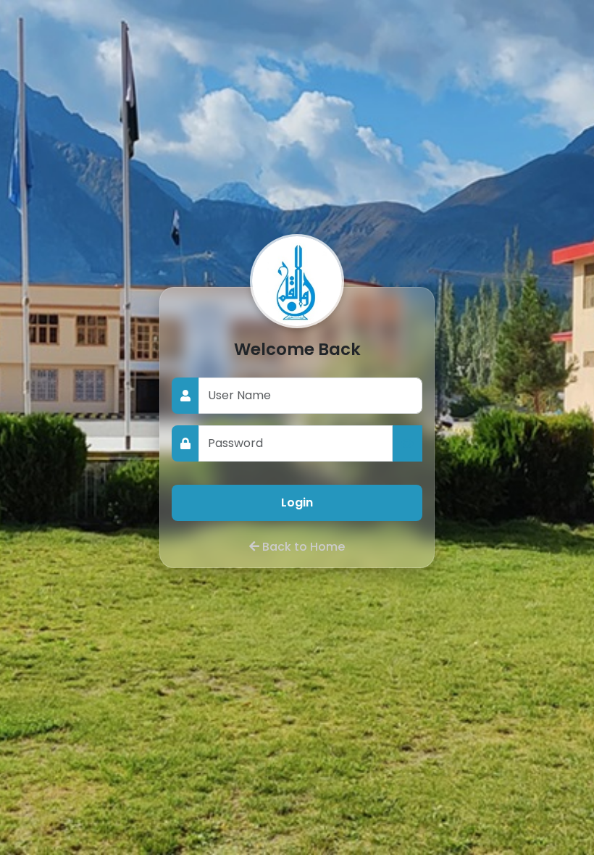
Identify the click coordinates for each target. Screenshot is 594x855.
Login (297, 502)
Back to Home (303, 546)
